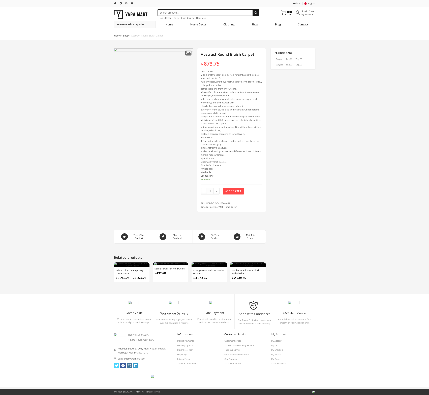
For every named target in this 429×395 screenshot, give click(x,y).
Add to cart (233, 191)
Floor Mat (218, 206)
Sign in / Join (307, 11)
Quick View (145, 266)
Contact (303, 24)
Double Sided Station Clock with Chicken (245, 272)
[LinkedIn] (135, 365)
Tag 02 (289, 59)
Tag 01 (279, 59)
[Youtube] (132, 3)
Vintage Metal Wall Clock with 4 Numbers (209, 272)
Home (169, 24)
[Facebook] (121, 3)
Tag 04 (279, 64)
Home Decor (198, 24)
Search (256, 13)
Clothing (228, 24)
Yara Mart (135, 391)
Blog (278, 24)
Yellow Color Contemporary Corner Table (129, 272)
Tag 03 (299, 59)
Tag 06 (299, 64)
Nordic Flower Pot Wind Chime (170, 268)
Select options (145, 275)
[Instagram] (126, 3)
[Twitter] (116, 3)
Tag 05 (289, 64)
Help (295, 3)
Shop (255, 24)
